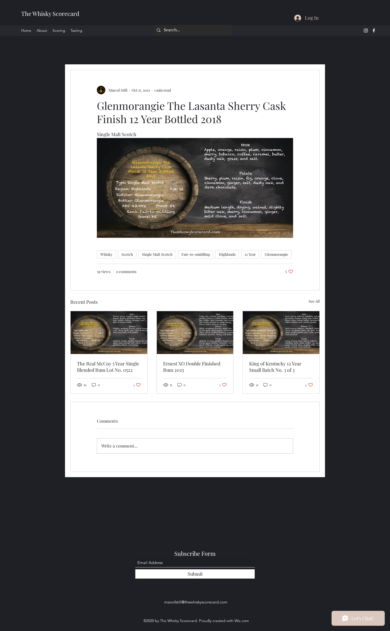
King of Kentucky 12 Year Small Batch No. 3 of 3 (275, 366)
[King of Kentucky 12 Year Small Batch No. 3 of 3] (281, 332)
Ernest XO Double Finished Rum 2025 (191, 366)
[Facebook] (373, 30)
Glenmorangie (276, 254)
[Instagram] (366, 30)
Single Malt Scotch (157, 254)
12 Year (250, 254)
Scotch (127, 254)
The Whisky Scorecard (50, 13)
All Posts (79, 53)
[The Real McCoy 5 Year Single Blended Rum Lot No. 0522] (109, 332)
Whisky (106, 254)
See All (314, 301)
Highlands (227, 254)
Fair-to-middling (195, 254)
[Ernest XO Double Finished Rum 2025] (195, 332)
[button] (312, 54)
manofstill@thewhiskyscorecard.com (195, 602)
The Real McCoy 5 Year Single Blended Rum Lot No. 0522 (108, 366)
